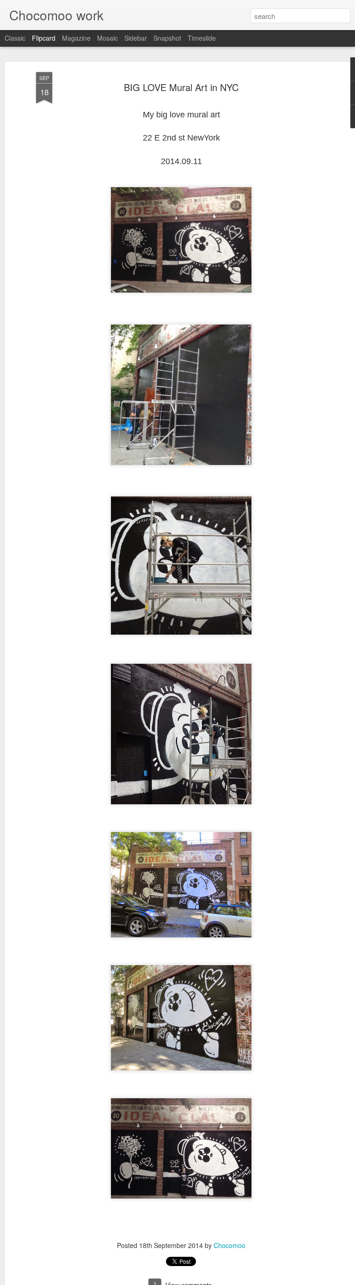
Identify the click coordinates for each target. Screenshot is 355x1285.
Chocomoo (229, 1245)
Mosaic (107, 38)
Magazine (76, 38)
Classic (15, 38)
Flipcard (43, 38)
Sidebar (135, 38)
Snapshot (167, 38)
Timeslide (202, 38)
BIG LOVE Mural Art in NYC (181, 87)
